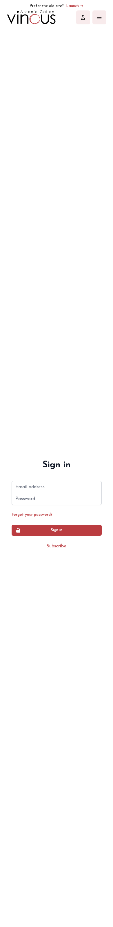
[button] (83, 17)
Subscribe (56, 546)
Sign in (56, 530)
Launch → (74, 6)
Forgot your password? (32, 515)
